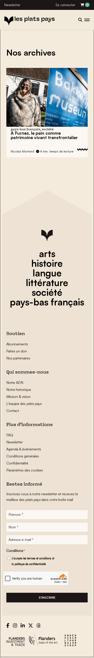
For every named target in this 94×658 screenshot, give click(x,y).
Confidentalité (17, 463)
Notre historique (18, 389)
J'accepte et (33, 561)
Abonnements (17, 344)
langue (47, 273)
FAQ (9, 435)
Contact (12, 410)
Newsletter (12, 5)
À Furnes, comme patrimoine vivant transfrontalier (44, 135)
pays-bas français (47, 302)
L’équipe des (24, 403)
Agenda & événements (23, 449)
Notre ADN (14, 382)
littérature (47, 282)
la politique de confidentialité (29, 564)
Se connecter (65, 5)
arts (47, 253)
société (47, 292)
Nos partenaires (18, 358)
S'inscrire (47, 597)
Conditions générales (22, 456)
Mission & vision (18, 396)
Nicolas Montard (22, 151)
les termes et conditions (37, 558)
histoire (47, 263)
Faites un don (16, 351)
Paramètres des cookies (24, 470)
